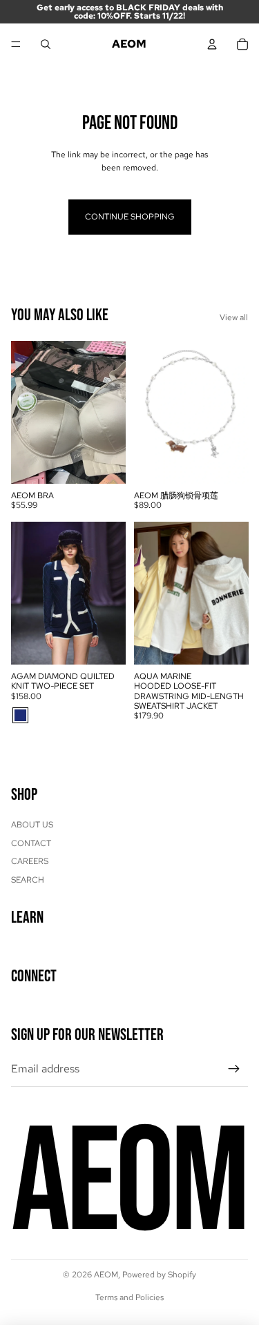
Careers (29, 861)
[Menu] (16, 44)
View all (234, 317)
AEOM (106, 1274)
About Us (32, 824)
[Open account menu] (212, 44)
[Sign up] (234, 1069)
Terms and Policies (129, 1297)
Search (27, 879)
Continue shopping (130, 216)
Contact (31, 843)
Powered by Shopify (159, 1274)
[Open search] (45, 44)
